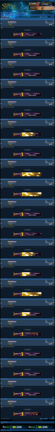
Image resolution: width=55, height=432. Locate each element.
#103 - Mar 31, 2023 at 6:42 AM (4, 59)
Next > (53, 418)
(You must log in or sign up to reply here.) (5, 418)
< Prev (40, 418)
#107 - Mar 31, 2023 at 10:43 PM (4, 139)
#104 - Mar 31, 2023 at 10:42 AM (4, 79)
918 (53, 220)
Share (53, 157)
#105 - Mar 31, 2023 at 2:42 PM (4, 99)
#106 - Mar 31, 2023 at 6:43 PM (4, 119)
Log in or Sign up (52, 0)
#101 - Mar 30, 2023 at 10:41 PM (4, 19)
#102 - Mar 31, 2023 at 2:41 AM (4, 39)
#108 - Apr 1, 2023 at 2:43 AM (4, 159)
